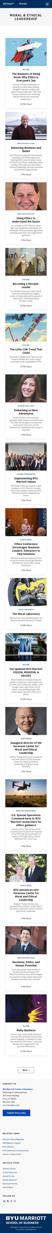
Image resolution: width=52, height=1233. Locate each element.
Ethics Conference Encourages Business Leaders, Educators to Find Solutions (26, 549)
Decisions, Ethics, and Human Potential (26, 963)
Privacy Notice (19, 1229)
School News (26, 540)
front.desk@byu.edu (11, 1105)
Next (25, 1070)
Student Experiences (26, 474)
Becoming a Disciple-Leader (26, 285)
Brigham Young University (21, 1227)
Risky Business (26, 1030)
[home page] (8, 4)
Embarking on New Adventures (26, 411)
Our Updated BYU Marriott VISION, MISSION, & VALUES (26, 672)
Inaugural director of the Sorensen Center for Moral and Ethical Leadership (26, 748)
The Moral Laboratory (26, 614)
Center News (26, 739)
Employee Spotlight (26, 143)
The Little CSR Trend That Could (26, 351)
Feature (26, 70)
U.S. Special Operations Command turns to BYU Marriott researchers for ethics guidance (26, 820)
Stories (23, 3)
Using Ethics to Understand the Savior (26, 219)
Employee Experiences (26, 811)
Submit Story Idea (16, 1113)
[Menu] (47, 4)
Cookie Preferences (31, 1229)
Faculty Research (26, 610)
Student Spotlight (26, 406)
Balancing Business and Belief (26, 149)
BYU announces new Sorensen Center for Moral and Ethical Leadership (26, 895)
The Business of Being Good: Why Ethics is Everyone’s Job (26, 77)
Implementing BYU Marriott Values (26, 480)
